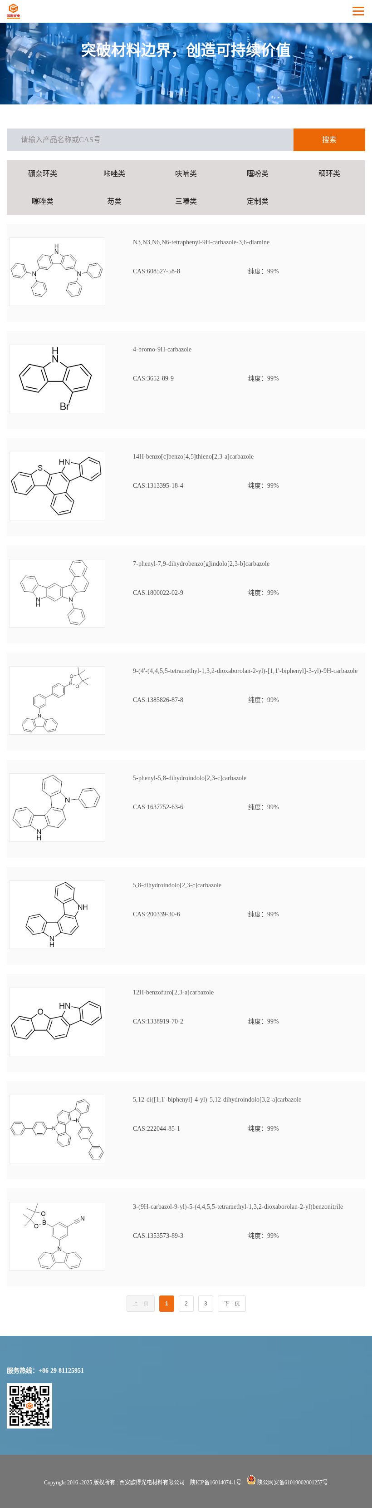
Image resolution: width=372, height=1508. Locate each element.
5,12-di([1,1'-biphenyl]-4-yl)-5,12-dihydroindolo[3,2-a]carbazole (217, 1099)
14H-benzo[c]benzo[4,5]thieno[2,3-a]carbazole (193, 456)
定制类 (258, 201)
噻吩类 (258, 174)
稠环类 (329, 174)
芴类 (114, 201)
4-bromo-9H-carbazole (162, 349)
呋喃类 (186, 174)
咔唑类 (114, 174)
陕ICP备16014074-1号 (215, 1482)
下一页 (232, 1303)
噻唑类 (43, 201)
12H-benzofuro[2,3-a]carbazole (173, 992)
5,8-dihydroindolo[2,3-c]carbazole (177, 885)
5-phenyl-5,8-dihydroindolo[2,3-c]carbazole (189, 778)
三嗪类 (186, 201)
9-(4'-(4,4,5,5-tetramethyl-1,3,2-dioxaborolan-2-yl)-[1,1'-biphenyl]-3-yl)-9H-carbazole (245, 670)
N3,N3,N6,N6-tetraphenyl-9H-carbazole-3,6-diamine (201, 242)
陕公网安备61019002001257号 (292, 1482)
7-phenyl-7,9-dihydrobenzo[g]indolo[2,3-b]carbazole (201, 563)
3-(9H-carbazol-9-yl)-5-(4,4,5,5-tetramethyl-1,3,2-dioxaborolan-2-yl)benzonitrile (238, 1206)
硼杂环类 (42, 174)
